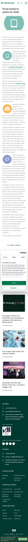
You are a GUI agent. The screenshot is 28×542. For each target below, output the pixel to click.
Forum (16, 513)
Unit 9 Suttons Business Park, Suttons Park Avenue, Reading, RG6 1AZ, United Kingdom (14, 417)
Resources (17, 510)
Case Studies (18, 515)
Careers (4, 515)
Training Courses (7, 518)
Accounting (17, 489)
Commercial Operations (17, 479)
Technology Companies (17, 495)
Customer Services (19, 475)
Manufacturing (18, 492)
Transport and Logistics (6, 500)
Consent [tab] (5, 257)
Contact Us (17, 518)
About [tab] (23, 257)
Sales (3, 478)
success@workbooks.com (13, 411)
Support (4, 513)
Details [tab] (14, 257)
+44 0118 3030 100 (10, 408)
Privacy (21, 534)
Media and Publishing (5, 495)
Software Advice (20, 83)
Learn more (23, 539)
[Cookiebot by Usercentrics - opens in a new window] (20, 253)
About (4, 510)
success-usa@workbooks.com (14, 457)
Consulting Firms (7, 489)
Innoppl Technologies (16, 67)
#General (17, 245)
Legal (17, 534)
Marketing (5, 475)
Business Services (7, 492)
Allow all (14, 283)
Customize (13, 287)
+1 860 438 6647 (10, 453)
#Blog (12, 245)
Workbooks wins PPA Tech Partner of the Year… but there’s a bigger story (13, 385)
